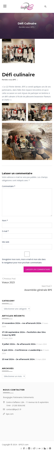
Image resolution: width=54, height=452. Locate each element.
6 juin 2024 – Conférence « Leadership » (22, 350)
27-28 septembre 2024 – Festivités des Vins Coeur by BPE (24, 333)
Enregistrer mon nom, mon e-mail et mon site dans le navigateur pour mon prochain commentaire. (24, 261)
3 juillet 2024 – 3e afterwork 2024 (19, 344)
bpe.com (10, 414)
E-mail (5, 231)
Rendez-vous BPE (26, 27)
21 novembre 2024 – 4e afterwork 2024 (21, 323)
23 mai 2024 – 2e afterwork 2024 (18, 359)
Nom (5, 220)
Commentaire (8, 186)
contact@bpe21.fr (13, 409)
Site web (5, 242)
